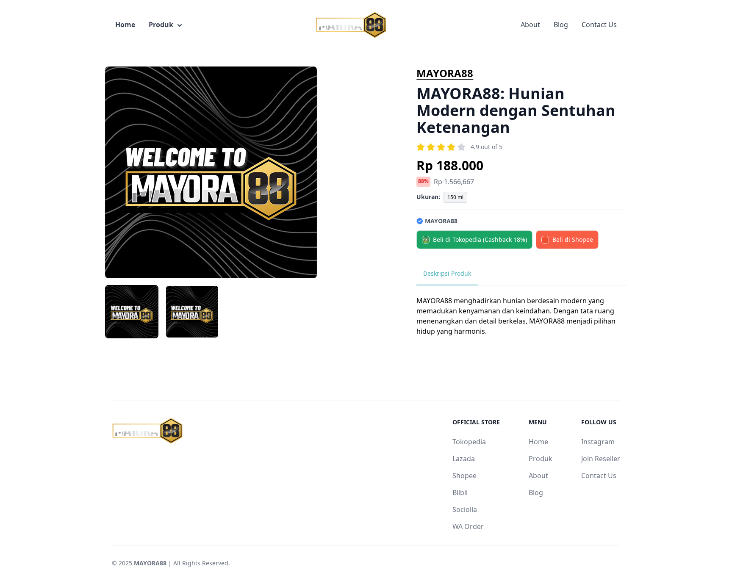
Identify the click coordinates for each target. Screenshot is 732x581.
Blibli (460, 492)
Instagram (598, 441)
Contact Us (599, 24)
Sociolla (464, 509)
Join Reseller (600, 458)
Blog (561, 24)
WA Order (468, 526)
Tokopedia (469, 441)
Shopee (464, 475)
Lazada (463, 458)
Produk (161, 24)
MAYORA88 (444, 73)
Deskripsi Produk (447, 273)
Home (125, 24)
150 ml (455, 197)
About (530, 24)
